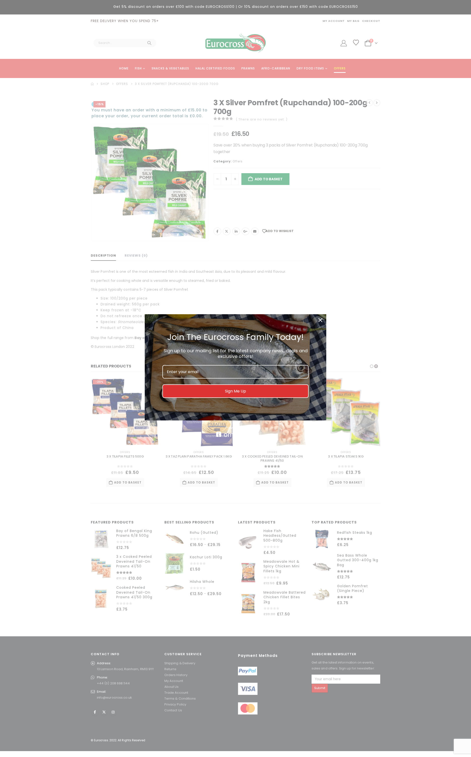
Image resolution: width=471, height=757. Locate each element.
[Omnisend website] (235, 431)
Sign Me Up (235, 391)
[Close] (320, 320)
